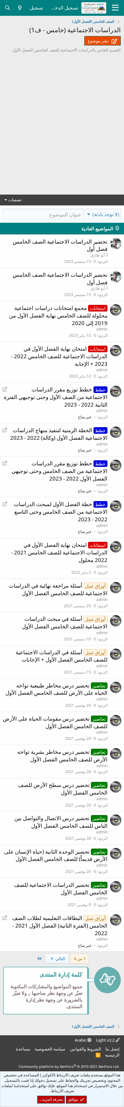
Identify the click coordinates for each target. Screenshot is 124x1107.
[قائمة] (115, 8)
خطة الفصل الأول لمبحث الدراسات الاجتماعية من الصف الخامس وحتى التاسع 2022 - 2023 (61, 511)
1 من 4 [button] (80, 958)
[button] (102, 214)
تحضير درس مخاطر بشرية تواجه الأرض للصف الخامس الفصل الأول (62, 755)
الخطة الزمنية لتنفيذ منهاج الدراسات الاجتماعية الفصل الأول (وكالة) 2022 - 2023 (58, 433)
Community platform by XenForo (69, 1066)
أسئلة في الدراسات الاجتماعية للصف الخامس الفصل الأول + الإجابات (62, 656)
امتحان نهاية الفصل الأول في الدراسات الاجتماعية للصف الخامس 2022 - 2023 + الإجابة (59, 356)
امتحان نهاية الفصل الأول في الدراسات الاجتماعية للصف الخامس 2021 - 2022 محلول (59, 552)
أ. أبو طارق (99, 255)
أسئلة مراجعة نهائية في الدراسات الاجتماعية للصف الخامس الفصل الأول (58, 589)
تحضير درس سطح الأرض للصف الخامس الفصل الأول (63, 788)
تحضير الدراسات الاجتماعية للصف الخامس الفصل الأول (61, 888)
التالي (59, 958)
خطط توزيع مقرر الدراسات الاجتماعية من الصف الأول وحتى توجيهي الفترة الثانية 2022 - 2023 (55, 397)
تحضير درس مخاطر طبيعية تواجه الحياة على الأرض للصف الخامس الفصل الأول (56, 689)
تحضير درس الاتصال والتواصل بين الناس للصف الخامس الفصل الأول (61, 821)
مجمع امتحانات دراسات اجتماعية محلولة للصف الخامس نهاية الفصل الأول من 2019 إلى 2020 (58, 315)
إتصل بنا (113, 1049)
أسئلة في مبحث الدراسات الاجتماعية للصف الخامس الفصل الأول (64, 622)
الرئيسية (112, 1055)
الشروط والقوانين (85, 1049)
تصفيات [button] (15, 200)
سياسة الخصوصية (50, 1049)
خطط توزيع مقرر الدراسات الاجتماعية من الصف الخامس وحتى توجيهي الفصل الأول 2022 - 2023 (59, 471)
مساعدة (23, 1049)
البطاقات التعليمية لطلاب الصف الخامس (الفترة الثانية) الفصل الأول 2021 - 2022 (60, 925)
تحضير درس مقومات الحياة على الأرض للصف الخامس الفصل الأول (55, 722)
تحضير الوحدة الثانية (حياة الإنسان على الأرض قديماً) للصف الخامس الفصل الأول (56, 855)
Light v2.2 (105, 1040)
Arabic (81, 1040)
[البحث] (7, 8)
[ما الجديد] (20, 8)
